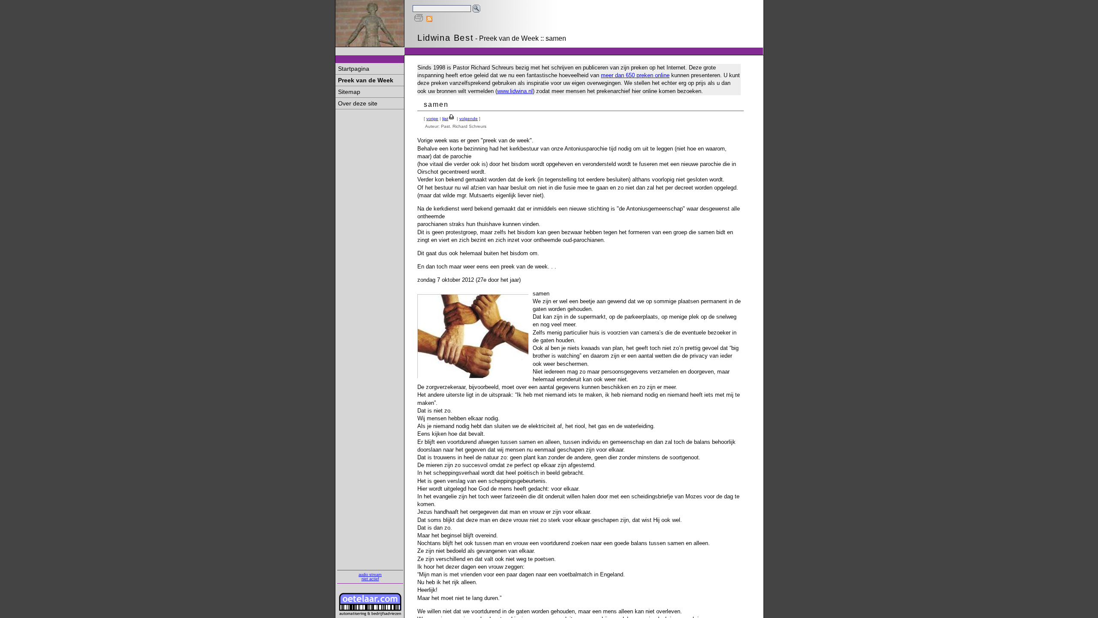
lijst (445, 118)
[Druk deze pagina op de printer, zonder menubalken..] (418, 20)
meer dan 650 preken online (635, 75)
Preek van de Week (365, 80)
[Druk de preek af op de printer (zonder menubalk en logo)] (451, 118)
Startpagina (353, 68)
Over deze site (357, 103)
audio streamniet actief (370, 577)
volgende (468, 118)
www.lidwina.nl (515, 91)
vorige (432, 118)
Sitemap (349, 91)
